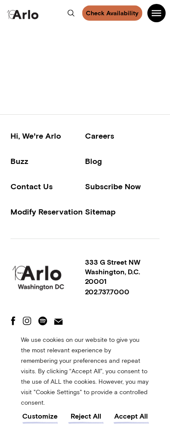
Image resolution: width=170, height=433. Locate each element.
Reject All (86, 416)
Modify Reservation (46, 211)
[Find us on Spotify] (42, 322)
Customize (40, 416)
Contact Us (31, 186)
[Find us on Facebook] (13, 322)
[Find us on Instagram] (27, 322)
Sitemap (100, 211)
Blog (93, 161)
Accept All (131, 416)
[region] (85, 379)
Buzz (19, 161)
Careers (99, 135)
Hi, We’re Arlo (35, 135)
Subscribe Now (113, 186)
